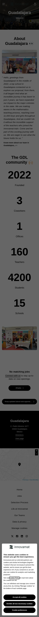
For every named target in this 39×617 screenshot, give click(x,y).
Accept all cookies (19, 597)
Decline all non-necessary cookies (19, 604)
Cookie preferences (19, 610)
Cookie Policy (14, 578)
